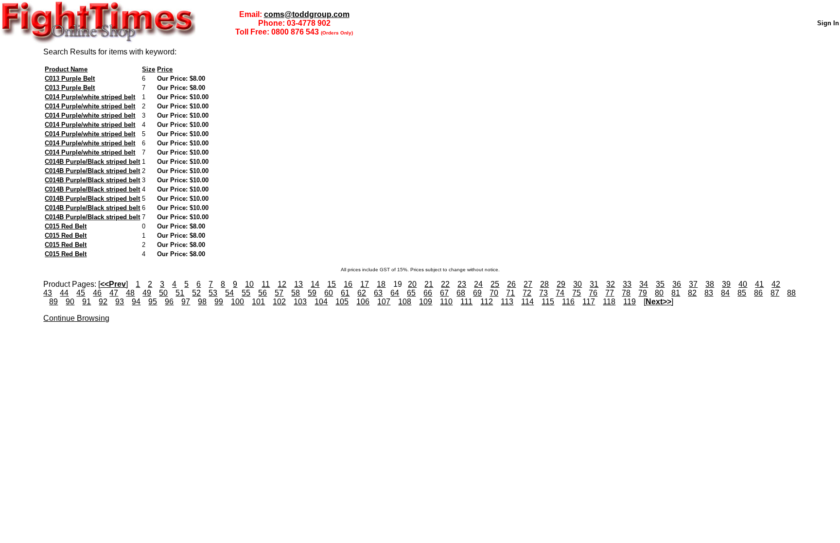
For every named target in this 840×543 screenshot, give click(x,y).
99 (218, 302)
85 (741, 293)
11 (266, 284)
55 (246, 293)
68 (460, 293)
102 (279, 302)
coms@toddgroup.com (307, 14)
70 (494, 293)
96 (169, 302)
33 (627, 284)
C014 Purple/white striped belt (90, 97)
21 (428, 284)
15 (331, 284)
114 (527, 302)
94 (136, 302)
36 (676, 284)
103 (300, 302)
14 (315, 284)
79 (642, 293)
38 (709, 284)
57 (279, 293)
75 (576, 293)
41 (759, 284)
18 (381, 284)
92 (103, 302)
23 (461, 284)
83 (708, 293)
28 (544, 284)
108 (404, 302)
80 (659, 293)
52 (196, 293)
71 (510, 293)
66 (427, 293)
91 (86, 302)
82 (692, 293)
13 (298, 284)
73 (543, 293)
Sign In (828, 23)
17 (364, 284)
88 (791, 293)
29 (561, 284)
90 (70, 302)
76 (593, 293)
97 (185, 302)
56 (262, 293)
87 (774, 293)
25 (494, 284)
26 (511, 284)
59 (312, 293)
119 (629, 302)
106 (362, 302)
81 (675, 293)
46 (97, 293)
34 (643, 284)
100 (237, 302)
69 (477, 293)
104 (321, 302)
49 (146, 293)
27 (528, 284)
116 (568, 302)
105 (342, 302)
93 (119, 302)
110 (446, 302)
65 (411, 293)
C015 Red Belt (66, 226)
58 (295, 293)
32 (610, 284)
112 (486, 302)
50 (163, 293)
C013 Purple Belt (70, 78)
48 (130, 293)
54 (229, 293)
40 (742, 284)
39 (726, 284)
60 (328, 293)
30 (577, 284)
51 (179, 293)
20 (412, 284)
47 (113, 293)
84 (725, 293)
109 (425, 302)
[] (113, 284)
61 (345, 293)
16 (348, 284)
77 (609, 293)
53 (213, 293)
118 (609, 302)
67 (444, 293)
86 (758, 293)
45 (80, 293)
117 (588, 302)
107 (383, 302)
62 (361, 293)
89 (53, 302)
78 (626, 293)
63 (378, 293)
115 (548, 302)
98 (202, 302)
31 (594, 284)
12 (282, 284)
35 (660, 284)
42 (775, 284)
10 (249, 284)
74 (560, 293)
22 (445, 284)
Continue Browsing (76, 318)
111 (466, 302)
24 (478, 284)
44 (64, 293)
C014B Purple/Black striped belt (92, 161)
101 (258, 302)
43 (47, 293)
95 (152, 302)
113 (507, 302)
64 (394, 293)
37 (693, 284)
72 (527, 293)
